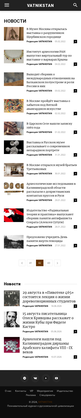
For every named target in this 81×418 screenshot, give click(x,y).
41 (30, 263)
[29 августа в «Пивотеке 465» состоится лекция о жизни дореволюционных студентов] (12, 298)
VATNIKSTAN (45, 402)
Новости (12, 284)
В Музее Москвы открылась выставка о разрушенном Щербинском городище (47, 33)
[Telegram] (25, 378)
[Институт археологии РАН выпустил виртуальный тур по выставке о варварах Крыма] (14, 56)
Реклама (31, 395)
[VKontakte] (35, 378)
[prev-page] (22, 263)
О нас (8, 391)
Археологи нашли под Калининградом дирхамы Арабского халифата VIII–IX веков (48, 345)
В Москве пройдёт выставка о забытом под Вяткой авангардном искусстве (48, 105)
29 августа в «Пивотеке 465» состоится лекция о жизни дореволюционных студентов (49, 296)
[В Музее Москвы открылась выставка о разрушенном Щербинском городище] (14, 34)
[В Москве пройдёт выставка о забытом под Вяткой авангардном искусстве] (14, 106)
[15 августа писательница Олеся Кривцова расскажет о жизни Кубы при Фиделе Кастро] (12, 319)
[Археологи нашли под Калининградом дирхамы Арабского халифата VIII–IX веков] (12, 345)
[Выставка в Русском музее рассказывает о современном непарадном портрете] (14, 147)
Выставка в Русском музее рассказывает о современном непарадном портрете (48, 146)
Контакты (20, 391)
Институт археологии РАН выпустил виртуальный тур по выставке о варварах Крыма (49, 55)
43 (48, 263)
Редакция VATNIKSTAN (39, 41)
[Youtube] (56, 378)
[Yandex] (46, 378)
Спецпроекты (47, 395)
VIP (31, 391)
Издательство (65, 391)
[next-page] (57, 263)
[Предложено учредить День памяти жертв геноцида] (14, 242)
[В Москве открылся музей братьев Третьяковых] (14, 170)
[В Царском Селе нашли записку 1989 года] (14, 128)
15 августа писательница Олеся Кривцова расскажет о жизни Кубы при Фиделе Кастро (48, 320)
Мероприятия (45, 391)
